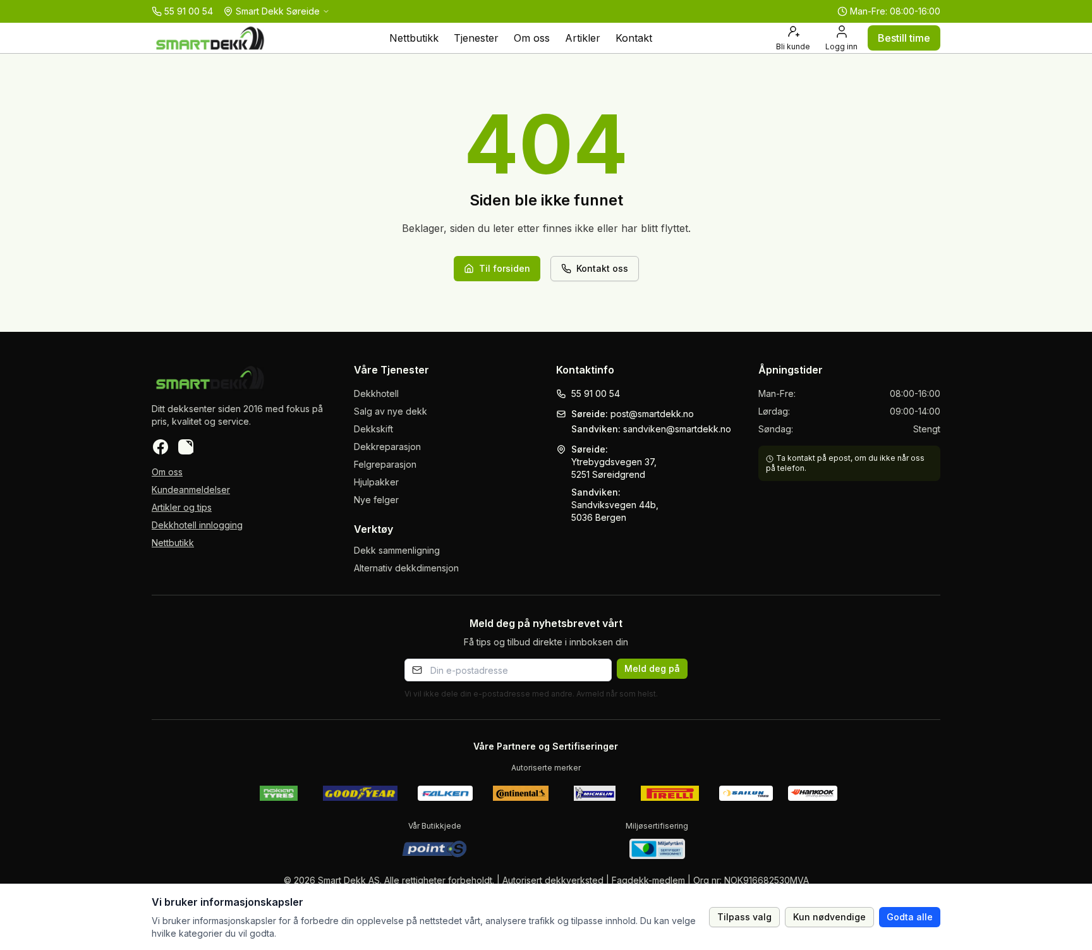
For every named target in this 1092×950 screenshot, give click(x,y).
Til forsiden (504, 268)
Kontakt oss (602, 268)
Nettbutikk (414, 38)
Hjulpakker (376, 482)
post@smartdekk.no (652, 413)
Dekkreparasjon (387, 446)
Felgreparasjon (385, 464)
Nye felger (376, 499)
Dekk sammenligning (397, 550)
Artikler (582, 38)
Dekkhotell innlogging (197, 525)
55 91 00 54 (595, 393)
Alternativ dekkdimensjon (406, 568)
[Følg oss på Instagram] (186, 447)
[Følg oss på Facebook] (160, 447)
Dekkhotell (376, 393)
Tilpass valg (744, 916)
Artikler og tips (182, 507)
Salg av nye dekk (390, 411)
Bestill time (904, 38)
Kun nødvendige (829, 916)
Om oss (532, 38)
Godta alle (910, 916)
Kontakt (634, 38)
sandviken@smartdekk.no (677, 428)
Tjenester (476, 38)
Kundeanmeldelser (191, 489)
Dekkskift (373, 428)
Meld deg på (652, 668)
